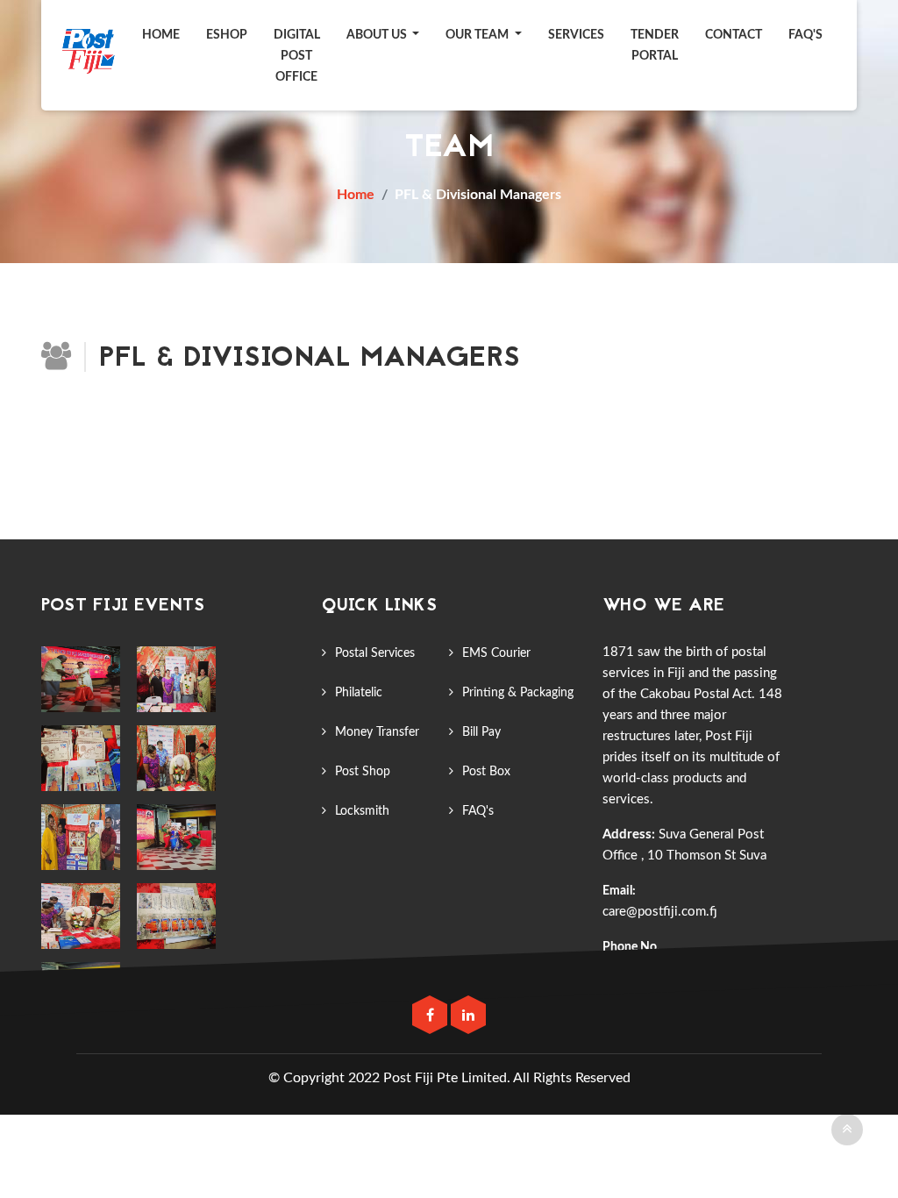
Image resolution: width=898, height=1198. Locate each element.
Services (576, 35)
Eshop (226, 35)
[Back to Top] (847, 1129)
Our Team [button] (478, 35)
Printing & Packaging (518, 693)
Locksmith (362, 811)
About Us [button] (378, 35)
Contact (733, 35)
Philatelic (358, 693)
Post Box (486, 772)
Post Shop (362, 772)
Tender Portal (655, 45)
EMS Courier (496, 653)
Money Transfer (377, 732)
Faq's (805, 35)
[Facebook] (431, 1016)
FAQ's (478, 811)
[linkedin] (468, 1016)
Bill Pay (481, 732)
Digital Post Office (297, 56)
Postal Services (375, 653)
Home (161, 35)
